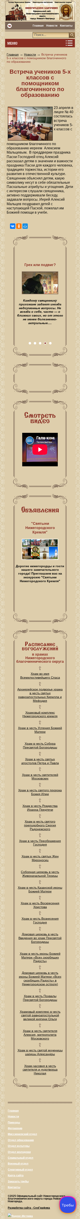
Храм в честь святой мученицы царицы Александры (40, 1052)
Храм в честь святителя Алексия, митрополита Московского (40, 1034)
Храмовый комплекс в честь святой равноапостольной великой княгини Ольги (40, 1015)
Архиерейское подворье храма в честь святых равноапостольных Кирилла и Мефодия (40, 695)
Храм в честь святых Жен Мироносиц (40, 858)
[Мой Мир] (25, 226)
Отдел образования (21, 1140)
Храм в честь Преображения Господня (40, 842)
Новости (51, 25)
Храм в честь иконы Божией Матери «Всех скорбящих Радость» (40, 957)
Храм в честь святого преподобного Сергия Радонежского (40, 825)
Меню (12, 43)
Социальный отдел (20, 1157)
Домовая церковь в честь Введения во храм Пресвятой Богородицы (40, 938)
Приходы (14, 1122)
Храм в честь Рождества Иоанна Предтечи (40, 807)
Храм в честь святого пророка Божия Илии (40, 792)
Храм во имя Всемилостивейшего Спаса (40, 675)
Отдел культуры (19, 1146)
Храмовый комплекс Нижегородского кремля (40, 714)
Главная (38, 25)
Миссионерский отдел (22, 1134)
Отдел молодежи (19, 1152)
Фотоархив (15, 1128)
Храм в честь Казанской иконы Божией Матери (40, 889)
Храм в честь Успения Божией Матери (40, 729)
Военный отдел (18, 1163)
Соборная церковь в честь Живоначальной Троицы (40, 873)
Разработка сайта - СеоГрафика (29, 1207)
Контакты (66, 25)
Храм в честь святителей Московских (40, 776)
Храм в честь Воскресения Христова (40, 905)
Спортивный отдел (20, 1169)
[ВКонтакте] (12, 226)
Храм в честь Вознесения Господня (40, 920)
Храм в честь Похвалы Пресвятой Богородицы (40, 998)
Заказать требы (18, 1181)
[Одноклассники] (19, 226)
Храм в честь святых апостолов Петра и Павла (40, 761)
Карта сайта (16, 1175)
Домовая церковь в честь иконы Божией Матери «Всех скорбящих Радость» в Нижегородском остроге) (40, 978)
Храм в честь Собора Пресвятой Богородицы (40, 745)
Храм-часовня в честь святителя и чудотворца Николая (40, 1069)
